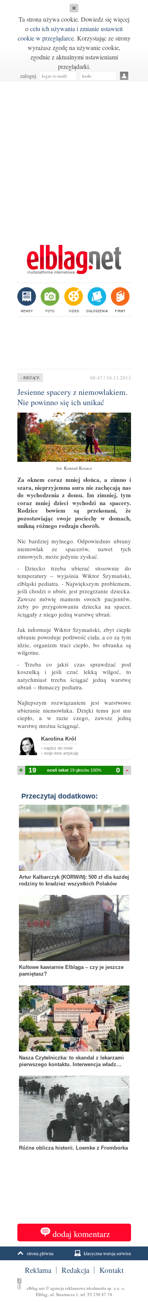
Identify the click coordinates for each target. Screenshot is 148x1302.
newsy (27, 299)
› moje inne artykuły (60, 753)
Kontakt (111, 1270)
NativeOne (74, 1160)
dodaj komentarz (81, 1233)
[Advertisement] (74, 159)
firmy (119, 299)
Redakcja (75, 1270)
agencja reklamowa (67, 1288)
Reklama (38, 1270)
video (72, 299)
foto (49, 299)
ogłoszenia (96, 299)
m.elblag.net (74, 259)
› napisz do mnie (57, 748)
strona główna (40, 1253)
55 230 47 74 (99, 1294)
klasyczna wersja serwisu (107, 1253)
